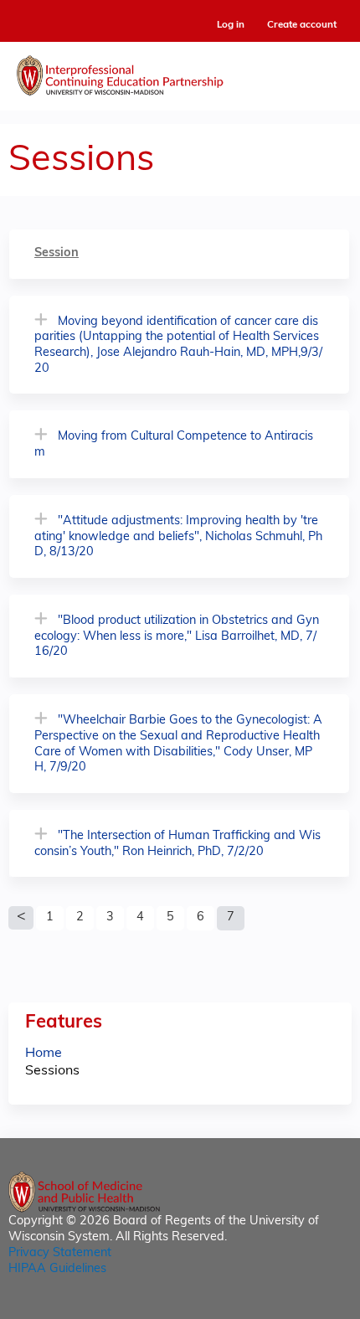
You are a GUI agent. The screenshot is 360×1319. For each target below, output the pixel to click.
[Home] (180, 72)
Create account (302, 25)
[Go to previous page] (20, 918)
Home (43, 1053)
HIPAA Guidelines (57, 1269)
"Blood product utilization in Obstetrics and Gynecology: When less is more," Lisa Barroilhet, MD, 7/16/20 (176, 636)
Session (56, 253)
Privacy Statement (59, 1253)
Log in (230, 25)
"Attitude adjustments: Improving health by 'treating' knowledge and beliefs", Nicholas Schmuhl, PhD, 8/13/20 (178, 537)
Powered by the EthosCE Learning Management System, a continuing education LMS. (292, 1307)
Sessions (52, 1071)
